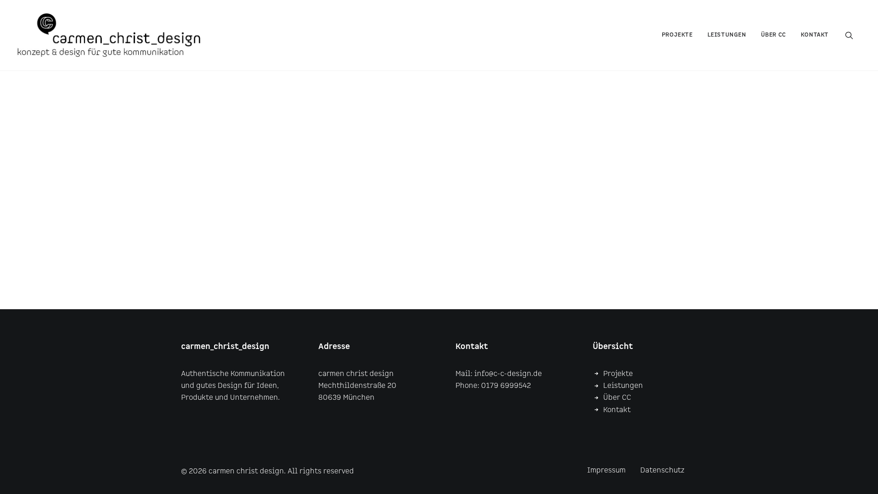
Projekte (677, 35)
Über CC (617, 398)
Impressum (606, 470)
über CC (773, 35)
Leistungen (726, 35)
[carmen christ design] (109, 35)
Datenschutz (662, 470)
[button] (853, 35)
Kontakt (815, 35)
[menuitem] (677, 35)
